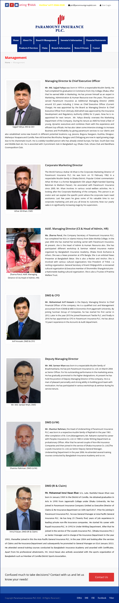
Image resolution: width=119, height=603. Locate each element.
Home (7, 62)
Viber (111, 598)
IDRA (79, 598)
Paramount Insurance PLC (25, 598)
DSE (86, 598)
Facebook (102, 598)
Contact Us (101, 577)
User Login (106, 5)
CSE (93, 598)
